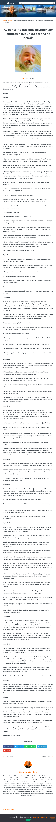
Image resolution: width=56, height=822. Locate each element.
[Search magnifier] (54, 3)
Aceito (28, 819)
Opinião (9, 21)
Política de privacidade (40, 817)
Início (4, 21)
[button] (4, 2)
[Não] (52, 818)
